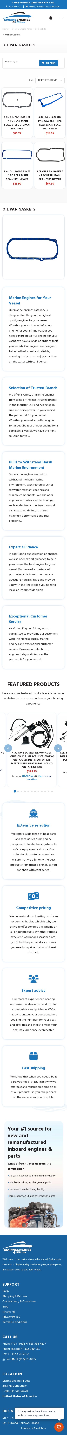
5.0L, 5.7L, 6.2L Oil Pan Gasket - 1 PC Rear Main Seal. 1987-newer (49, 123)
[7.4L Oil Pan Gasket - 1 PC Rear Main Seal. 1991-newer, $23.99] (17, 154)
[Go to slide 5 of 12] (28, 791)
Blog (5, 1306)
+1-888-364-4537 (36, 1344)
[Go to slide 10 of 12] (45, 791)
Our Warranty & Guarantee (19, 1301)
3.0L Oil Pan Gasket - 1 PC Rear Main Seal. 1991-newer (50, 175)
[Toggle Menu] (61, 17)
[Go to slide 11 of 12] (49, 791)
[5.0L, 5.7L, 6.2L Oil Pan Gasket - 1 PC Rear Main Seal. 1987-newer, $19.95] (50, 100)
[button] (33, 63)
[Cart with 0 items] (51, 18)
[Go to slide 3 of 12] (21, 791)
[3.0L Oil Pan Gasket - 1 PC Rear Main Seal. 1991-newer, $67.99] (50, 154)
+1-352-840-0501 (30, 1349)
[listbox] (50, 80)
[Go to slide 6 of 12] (32, 791)
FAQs (5, 1291)
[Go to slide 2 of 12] (18, 791)
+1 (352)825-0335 (25, 1359)
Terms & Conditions (14, 1322)
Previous (8, 748)
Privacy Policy (11, 1317)
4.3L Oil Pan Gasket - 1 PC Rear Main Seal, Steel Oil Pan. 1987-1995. (17, 123)
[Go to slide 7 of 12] (35, 791)
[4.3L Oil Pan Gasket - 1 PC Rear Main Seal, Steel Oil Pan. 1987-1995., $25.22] (17, 100)
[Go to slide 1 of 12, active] (15, 791)
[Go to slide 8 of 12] (38, 791)
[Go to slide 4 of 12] (25, 791)
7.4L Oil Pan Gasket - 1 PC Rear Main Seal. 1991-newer (17, 175)
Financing (8, 1312)
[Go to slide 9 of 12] (42, 791)
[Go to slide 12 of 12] (52, 791)
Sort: (31, 80)
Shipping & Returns (14, 1296)
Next (58, 748)
